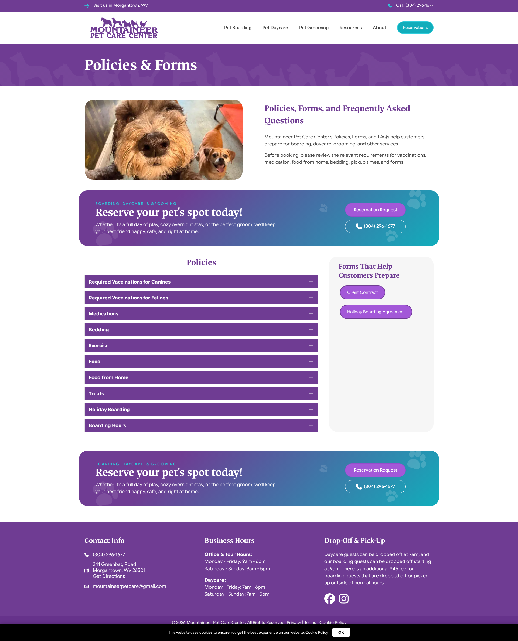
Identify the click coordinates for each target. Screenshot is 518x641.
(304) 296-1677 (419, 5)
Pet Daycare (275, 27)
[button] (201, 281)
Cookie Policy (332, 622)
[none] (311, 281)
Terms (310, 622)
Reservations (415, 27)
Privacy (294, 622)
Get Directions (109, 576)
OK (341, 632)
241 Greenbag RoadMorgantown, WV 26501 (119, 568)
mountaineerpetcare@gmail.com (129, 586)
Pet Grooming (314, 27)
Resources (351, 27)
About (379, 27)
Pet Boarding (237, 27)
